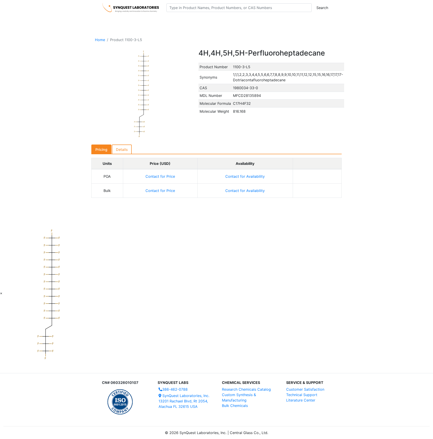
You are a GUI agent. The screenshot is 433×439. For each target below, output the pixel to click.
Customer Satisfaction (305, 389)
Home (100, 39)
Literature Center (300, 400)
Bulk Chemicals (235, 405)
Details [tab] (122, 149)
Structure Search (164, 20)
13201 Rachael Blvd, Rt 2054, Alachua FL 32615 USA (184, 401)
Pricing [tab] (101, 149)
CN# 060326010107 (120, 382)
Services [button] (253, 20)
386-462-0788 (175, 389)
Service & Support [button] (200, 20)
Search (322, 7)
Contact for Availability (245, 176)
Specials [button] (231, 20)
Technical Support (301, 394)
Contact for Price (160, 176)
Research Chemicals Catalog (246, 389)
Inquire (317, 176)
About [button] (274, 20)
